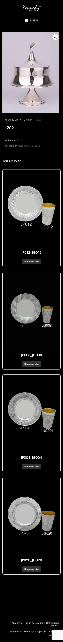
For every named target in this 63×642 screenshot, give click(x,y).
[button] (31, 20)
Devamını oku (31, 261)
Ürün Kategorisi (34, 623)
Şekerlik (36, 146)
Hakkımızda (52, 623)
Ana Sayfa (17, 623)
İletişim (55, 625)
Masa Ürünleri (24, 146)
